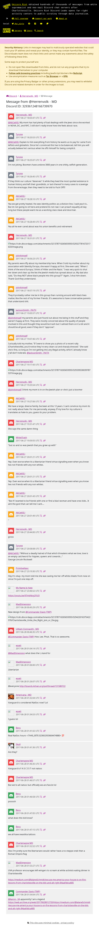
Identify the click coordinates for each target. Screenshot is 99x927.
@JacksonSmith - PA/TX (38, 352)
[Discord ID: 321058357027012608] (11, 569)
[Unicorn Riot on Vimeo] (35, 24)
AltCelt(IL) (20, 196)
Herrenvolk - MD (30, 96)
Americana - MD (23, 694)
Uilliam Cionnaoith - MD (27, 629)
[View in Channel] (41, 117)
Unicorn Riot (19, 4)
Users (29, 31)
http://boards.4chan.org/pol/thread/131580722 (42, 686)
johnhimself (21, 255)
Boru (18, 727)
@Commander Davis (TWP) (39, 612)
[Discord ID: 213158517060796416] (11, 311)
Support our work (43, 19)
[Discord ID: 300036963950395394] (11, 589)
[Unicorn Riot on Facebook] (29, 24)
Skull (18, 744)
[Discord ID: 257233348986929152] (11, 439)
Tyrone (19, 134)
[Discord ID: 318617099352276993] (11, 257)
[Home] (7, 30)
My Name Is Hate (24, 587)
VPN (65, 76)
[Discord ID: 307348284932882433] (11, 197)
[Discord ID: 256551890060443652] (11, 745)
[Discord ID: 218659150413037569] (11, 630)
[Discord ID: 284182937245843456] (11, 696)
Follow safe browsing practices (24, 73)
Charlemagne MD (24, 361)
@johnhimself (15, 317)
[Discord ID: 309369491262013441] (11, 135)
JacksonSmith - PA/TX (26, 310)
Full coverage (21, 19)
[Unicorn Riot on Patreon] (47, 24)
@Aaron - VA (14, 899)
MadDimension (23, 604)
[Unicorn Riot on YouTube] (41, 24)
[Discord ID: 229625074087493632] (11, 647)
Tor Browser (52, 76)
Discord (13, 96)
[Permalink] (44, 117)
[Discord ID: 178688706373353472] (11, 893)
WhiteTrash (21, 437)
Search (39, 31)
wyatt (18, 645)
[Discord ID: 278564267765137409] (11, 116)
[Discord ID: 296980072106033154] (11, 363)
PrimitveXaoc (22, 568)
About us (62, 19)
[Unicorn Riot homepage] (7, 6)
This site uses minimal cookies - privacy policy (51, 922)
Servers (18, 31)
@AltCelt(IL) (13, 122)
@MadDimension (16, 653)
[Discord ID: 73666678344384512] (11, 729)
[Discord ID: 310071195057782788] (11, 605)
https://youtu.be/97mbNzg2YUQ (24, 595)
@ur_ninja (19, 24)
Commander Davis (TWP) (28, 891)
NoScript (77, 73)
